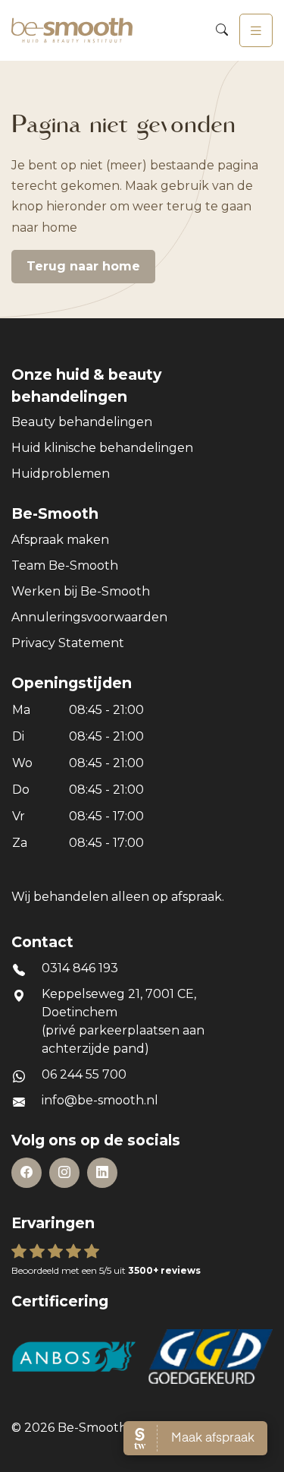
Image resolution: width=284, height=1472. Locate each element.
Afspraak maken (60, 539)
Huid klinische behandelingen (102, 448)
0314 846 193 (80, 968)
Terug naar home (83, 266)
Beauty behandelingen (81, 422)
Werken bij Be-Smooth (80, 591)
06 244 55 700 (84, 1074)
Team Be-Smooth (64, 565)
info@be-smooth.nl (100, 1100)
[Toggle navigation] (256, 30)
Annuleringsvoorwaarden (89, 617)
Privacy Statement (67, 643)
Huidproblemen (60, 473)
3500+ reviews (164, 1270)
